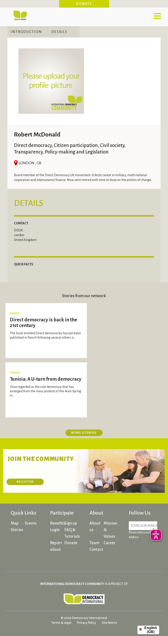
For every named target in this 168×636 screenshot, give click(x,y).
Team (94, 543)
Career (110, 543)
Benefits (57, 523)
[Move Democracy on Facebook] (133, 549)
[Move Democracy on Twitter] (133, 558)
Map (15, 523)
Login (55, 530)
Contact (96, 549)
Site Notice (109, 622)
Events (31, 523)
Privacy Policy (86, 622)
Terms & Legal (61, 622)
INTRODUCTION (26, 32)
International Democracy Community (20, 15)
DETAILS (59, 32)
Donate (84, 3)
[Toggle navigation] (157, 16)
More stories (84, 432)
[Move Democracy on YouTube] (149, 558)
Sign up (70, 523)
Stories (17, 530)
